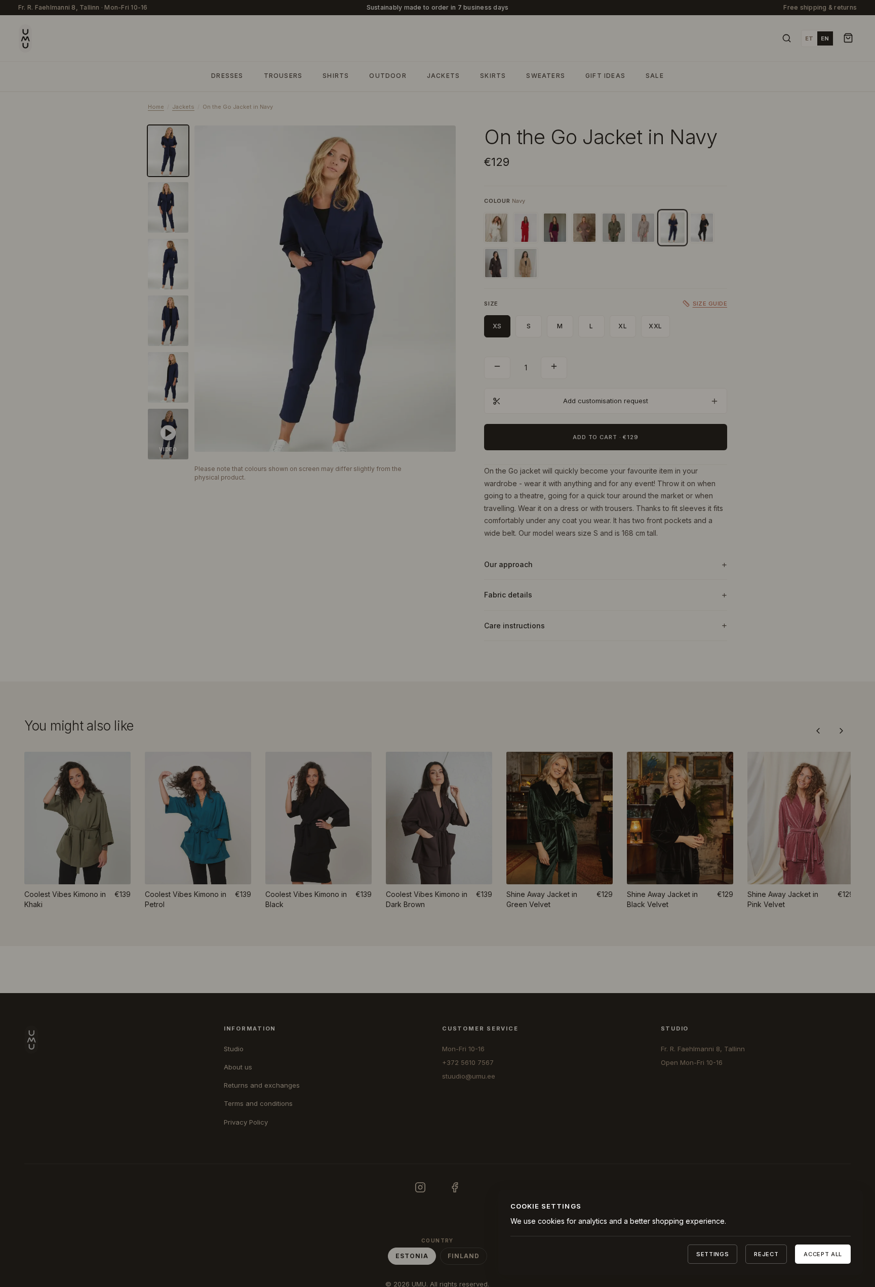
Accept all (823, 1254)
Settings (712, 1254)
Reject (766, 1254)
